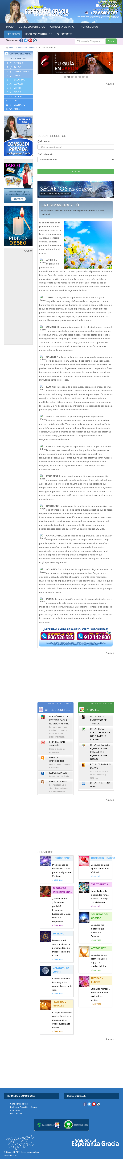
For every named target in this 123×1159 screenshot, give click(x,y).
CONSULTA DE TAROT (63, 26)
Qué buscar (43, 141)
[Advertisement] (18, 301)
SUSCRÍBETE (65, 34)
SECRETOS (13, 34)
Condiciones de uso (19, 1104)
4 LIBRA (13, 75)
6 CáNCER (14, 84)
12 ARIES (12, 109)
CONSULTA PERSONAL (32, 26)
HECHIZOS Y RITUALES (38, 34)
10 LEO (11, 100)
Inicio (10, 48)
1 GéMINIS (14, 63)
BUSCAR (76, 171)
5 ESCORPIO (15, 80)
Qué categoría (45, 154)
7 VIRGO (13, 88)
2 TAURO (13, 67)
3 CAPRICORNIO (17, 71)
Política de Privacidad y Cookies (24, 1107)
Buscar (111, 41)
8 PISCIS (13, 92)
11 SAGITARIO (15, 105)
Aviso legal (15, 1110)
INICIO (10, 26)
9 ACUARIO (14, 96)
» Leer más (57, 880)
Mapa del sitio (16, 1114)
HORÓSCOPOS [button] (90, 26)
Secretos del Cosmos (25, 48)
